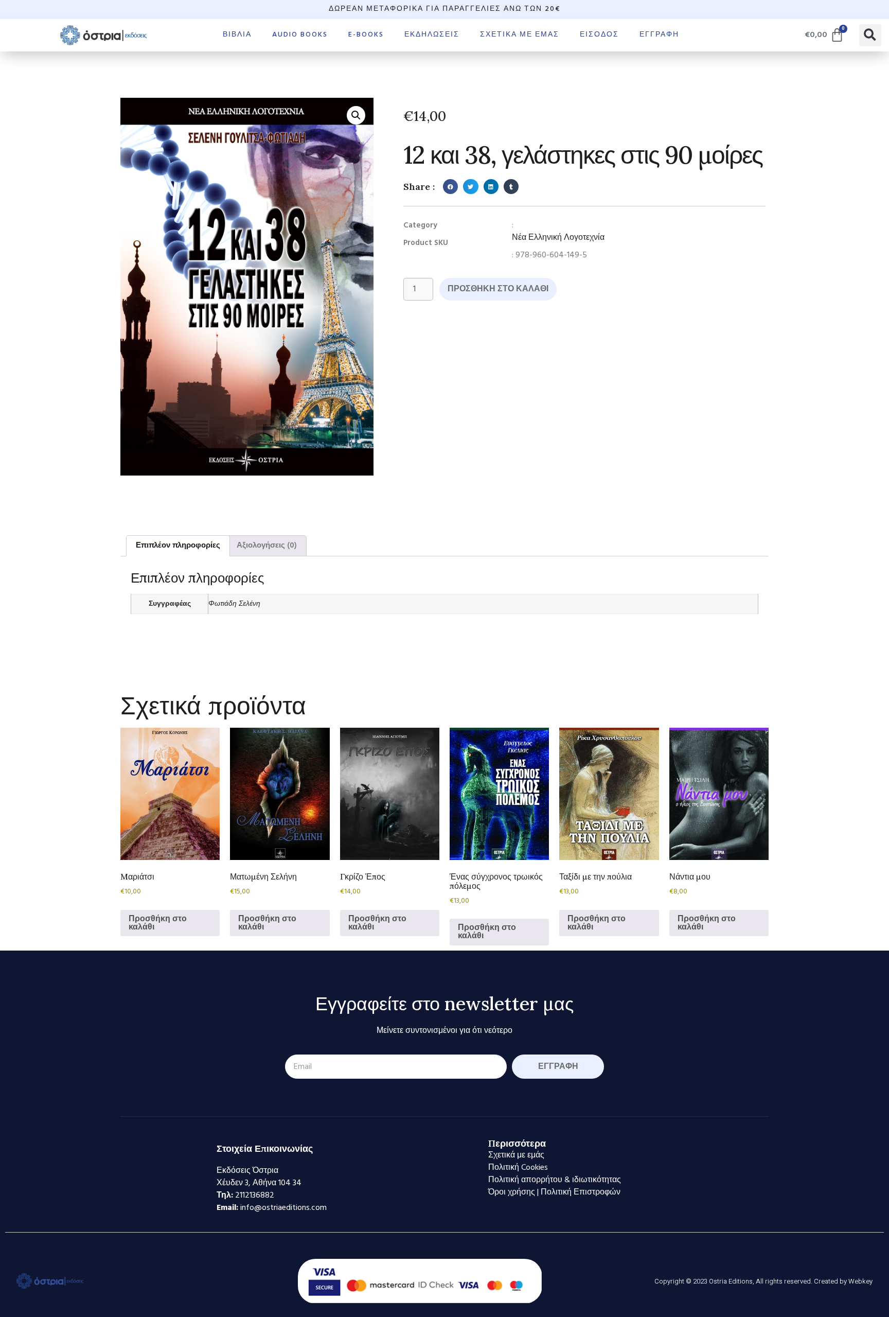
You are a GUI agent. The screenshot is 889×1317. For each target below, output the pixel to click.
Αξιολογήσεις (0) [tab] (267, 545)
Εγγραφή (659, 35)
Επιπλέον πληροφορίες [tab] (178, 545)
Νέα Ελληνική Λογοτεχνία (558, 238)
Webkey (860, 1281)
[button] (870, 35)
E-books (366, 35)
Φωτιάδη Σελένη (234, 604)
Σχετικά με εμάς (519, 35)
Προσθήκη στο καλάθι (498, 289)
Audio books (300, 35)
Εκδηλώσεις (431, 35)
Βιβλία (237, 35)
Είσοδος (599, 35)
